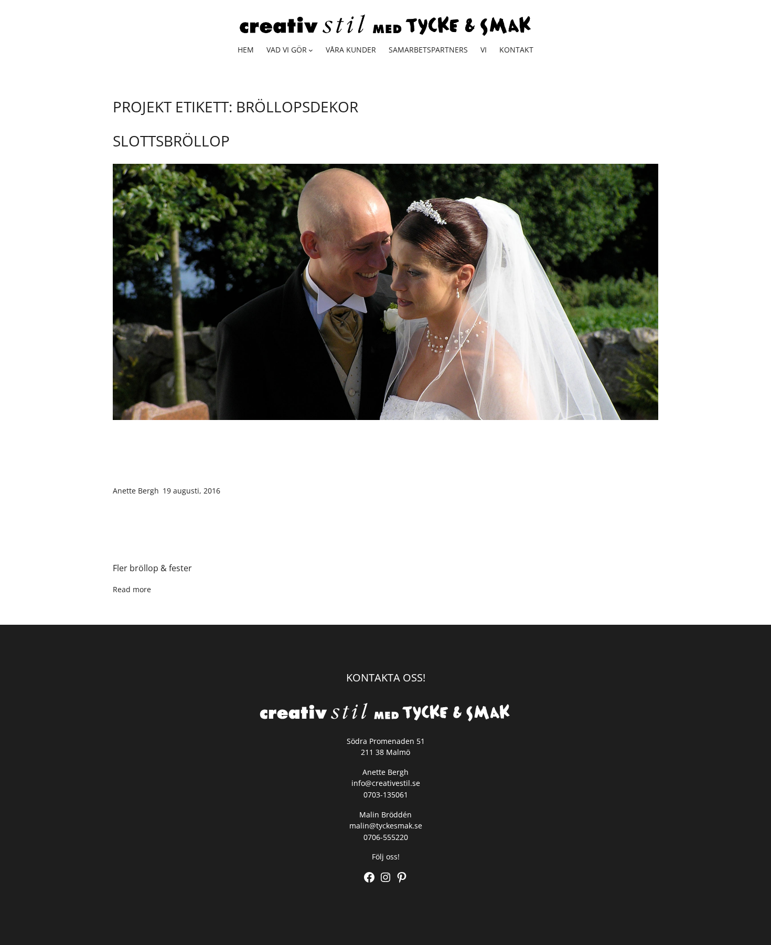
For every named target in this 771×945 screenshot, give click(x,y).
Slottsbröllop (171, 141)
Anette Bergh (136, 491)
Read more (132, 589)
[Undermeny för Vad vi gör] (310, 50)
